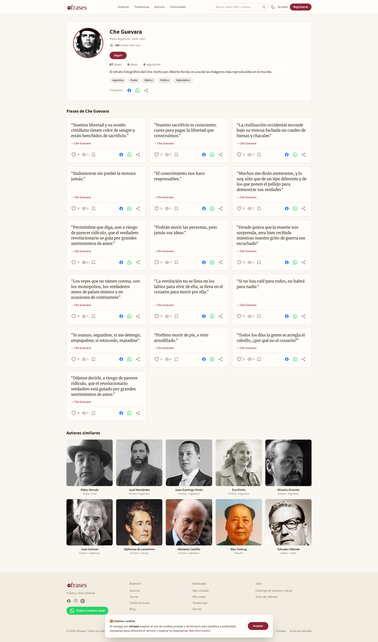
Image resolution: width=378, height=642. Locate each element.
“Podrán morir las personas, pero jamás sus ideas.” (185, 230)
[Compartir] (145, 90)
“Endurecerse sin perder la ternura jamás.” (103, 176)
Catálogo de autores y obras (274, 591)
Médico (149, 80)
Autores (159, 7)
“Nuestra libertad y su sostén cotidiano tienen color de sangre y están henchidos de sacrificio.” (103, 130)
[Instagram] (76, 601)
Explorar (123, 7)
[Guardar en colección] (93, 154)
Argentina (117, 80)
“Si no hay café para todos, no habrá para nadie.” (271, 284)
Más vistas (199, 597)
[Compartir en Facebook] (129, 90)
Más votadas (200, 591)
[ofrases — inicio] (78, 7)
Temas (134, 597)
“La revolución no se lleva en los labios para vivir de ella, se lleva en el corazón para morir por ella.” (188, 287)
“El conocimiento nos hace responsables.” (179, 176)
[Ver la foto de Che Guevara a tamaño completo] (88, 42)
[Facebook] (68, 601)
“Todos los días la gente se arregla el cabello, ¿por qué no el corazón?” (271, 337)
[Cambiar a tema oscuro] (273, 7)
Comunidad (178, 7)
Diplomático (183, 80)
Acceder (283, 7)
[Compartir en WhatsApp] (137, 90)
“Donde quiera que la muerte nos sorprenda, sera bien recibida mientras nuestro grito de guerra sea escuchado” (271, 235)
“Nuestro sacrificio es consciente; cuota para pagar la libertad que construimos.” (185, 130)
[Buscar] (265, 7)
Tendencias (141, 7)
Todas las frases (140, 603)
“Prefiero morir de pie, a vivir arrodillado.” (181, 337)
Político (164, 80)
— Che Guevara (81, 143)
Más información (199, 631)
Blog (132, 609)
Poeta (134, 80)
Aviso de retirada (266, 597)
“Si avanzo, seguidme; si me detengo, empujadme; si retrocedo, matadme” (106, 337)
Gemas (196, 609)
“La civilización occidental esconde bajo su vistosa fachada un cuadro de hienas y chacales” (271, 130)
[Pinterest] (82, 601)
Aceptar (258, 626)
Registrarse (300, 7)
